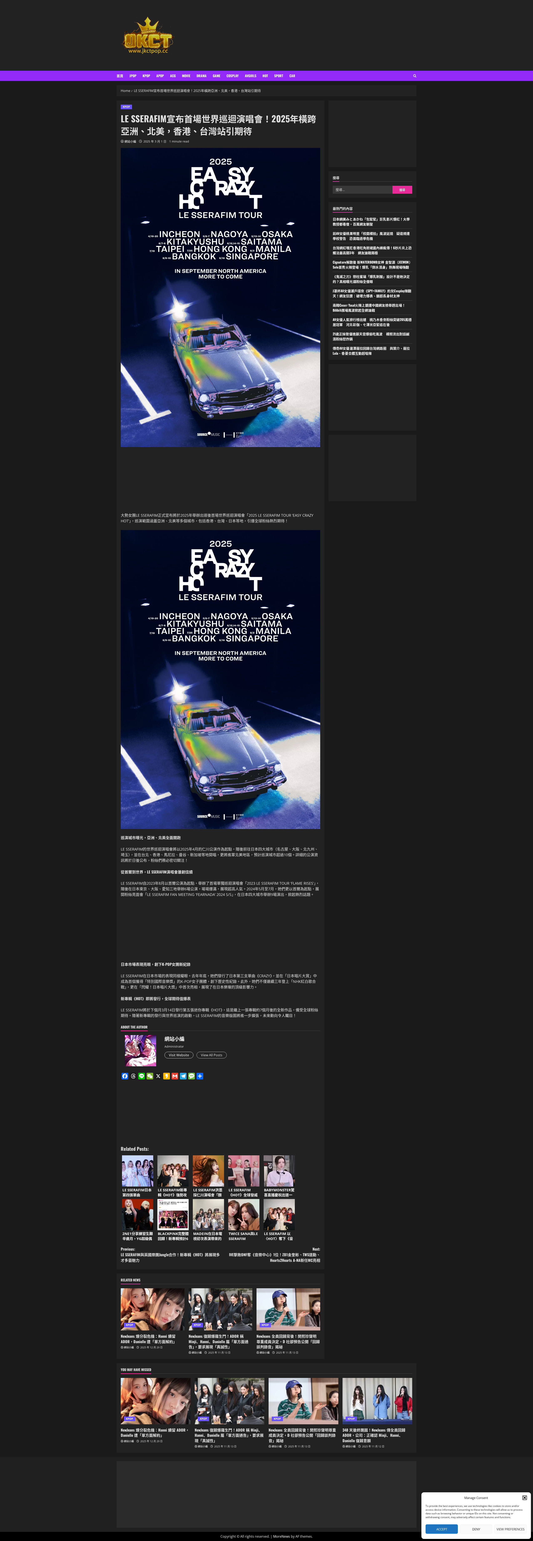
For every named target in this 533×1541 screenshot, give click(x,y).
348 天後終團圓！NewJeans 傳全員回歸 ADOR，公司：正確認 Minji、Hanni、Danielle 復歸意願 (373, 1435)
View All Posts (211, 1055)
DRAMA (202, 75)
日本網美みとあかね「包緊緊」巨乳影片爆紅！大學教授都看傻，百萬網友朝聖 (371, 222)
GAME (216, 75)
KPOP (146, 75)
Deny (476, 1529)
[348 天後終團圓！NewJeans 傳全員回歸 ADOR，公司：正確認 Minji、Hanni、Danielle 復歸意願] (377, 1401)
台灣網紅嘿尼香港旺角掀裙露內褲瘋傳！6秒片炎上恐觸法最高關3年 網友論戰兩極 (372, 250)
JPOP (133, 75)
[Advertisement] (327, 35)
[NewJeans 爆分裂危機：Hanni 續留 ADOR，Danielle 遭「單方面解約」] (152, 1309)
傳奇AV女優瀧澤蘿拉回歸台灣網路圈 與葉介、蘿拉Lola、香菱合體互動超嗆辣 (371, 351)
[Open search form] (414, 76)
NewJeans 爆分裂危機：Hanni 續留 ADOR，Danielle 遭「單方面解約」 (149, 1338)
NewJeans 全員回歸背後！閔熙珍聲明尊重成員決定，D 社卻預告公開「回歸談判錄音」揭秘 (288, 1341)
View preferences (510, 1529)
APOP (160, 75)
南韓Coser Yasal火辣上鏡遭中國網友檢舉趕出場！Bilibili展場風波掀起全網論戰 (369, 308)
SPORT (278, 75)
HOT (265, 75)
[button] (525, 1498)
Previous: (170, 1254)
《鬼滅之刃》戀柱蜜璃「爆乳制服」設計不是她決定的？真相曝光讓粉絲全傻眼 (371, 279)
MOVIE (186, 75)
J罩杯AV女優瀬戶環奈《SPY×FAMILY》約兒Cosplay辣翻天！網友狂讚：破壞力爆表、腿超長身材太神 (372, 294)
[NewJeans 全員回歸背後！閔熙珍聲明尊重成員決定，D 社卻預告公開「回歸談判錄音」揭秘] (288, 1309)
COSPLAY (233, 75)
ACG (173, 75)
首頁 (120, 75)
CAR (292, 75)
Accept (441, 1529)
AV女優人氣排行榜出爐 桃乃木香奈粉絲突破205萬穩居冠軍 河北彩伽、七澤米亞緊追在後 (372, 322)
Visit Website (179, 1055)
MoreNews (281, 1536)
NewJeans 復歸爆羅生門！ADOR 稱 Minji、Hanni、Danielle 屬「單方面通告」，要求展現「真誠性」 (218, 1341)
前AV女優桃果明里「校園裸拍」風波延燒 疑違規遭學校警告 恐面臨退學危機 (371, 236)
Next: (274, 1254)
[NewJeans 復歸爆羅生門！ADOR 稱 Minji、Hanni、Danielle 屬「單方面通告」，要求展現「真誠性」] (220, 1309)
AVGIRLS (250, 75)
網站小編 (130, 141)
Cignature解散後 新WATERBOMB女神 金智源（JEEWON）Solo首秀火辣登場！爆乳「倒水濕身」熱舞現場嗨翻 (372, 265)
